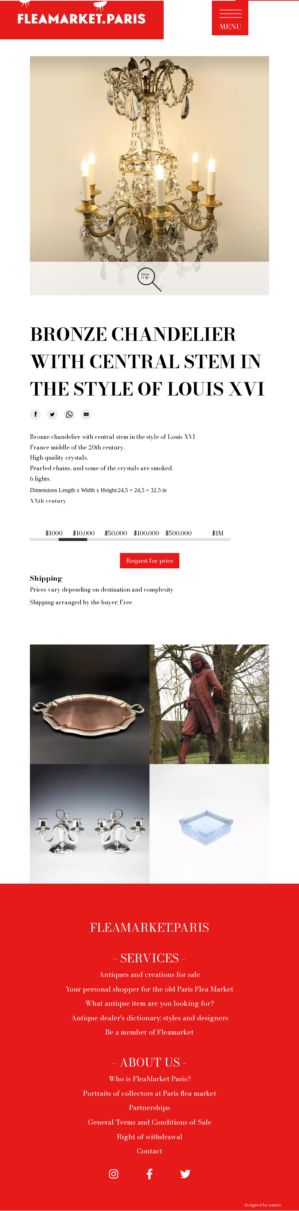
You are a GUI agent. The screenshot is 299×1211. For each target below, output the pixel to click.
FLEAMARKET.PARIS (149, 928)
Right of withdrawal (149, 1136)
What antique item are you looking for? (149, 1003)
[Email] (86, 414)
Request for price (149, 560)
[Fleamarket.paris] (82, 21)
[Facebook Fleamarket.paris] (149, 1180)
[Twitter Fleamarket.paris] (185, 1180)
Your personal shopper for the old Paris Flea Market (149, 989)
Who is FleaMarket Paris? (150, 1078)
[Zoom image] (149, 176)
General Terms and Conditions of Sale (149, 1122)
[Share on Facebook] (35, 414)
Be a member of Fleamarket (149, 1032)
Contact (149, 1150)
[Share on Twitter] (52, 414)
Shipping (46, 578)
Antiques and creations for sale (149, 974)
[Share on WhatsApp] (69, 414)
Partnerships (149, 1107)
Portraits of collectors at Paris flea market (149, 1093)
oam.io (275, 1205)
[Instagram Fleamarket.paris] (113, 1180)
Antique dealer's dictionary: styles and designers (149, 1017)
